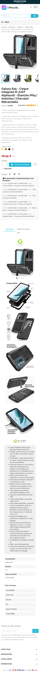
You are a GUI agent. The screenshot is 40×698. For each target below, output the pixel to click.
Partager (10, 174)
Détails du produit (23, 229)
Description (10, 229)
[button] (16, 277)
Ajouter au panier (20, 165)
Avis (18, 232)
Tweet (14, 174)
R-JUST (10, 106)
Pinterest (19, 174)
